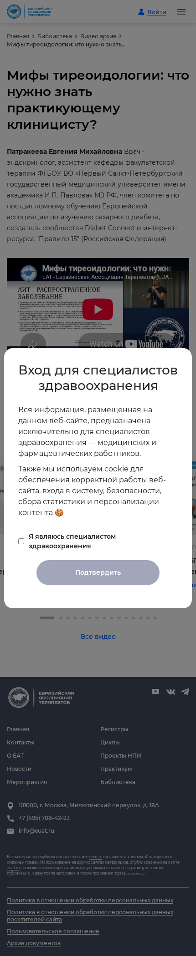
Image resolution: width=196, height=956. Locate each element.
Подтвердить (98, 572)
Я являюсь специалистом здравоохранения (72, 541)
